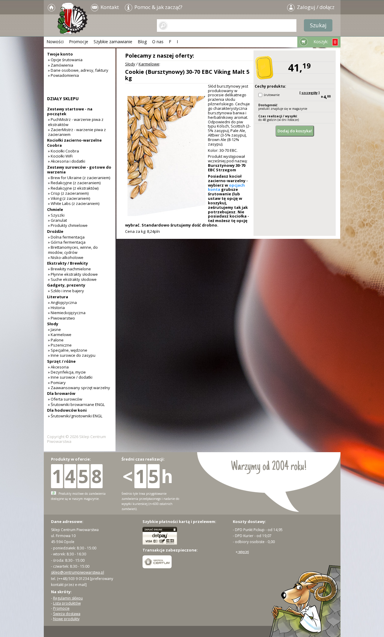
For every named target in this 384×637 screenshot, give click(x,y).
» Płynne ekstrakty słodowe (73, 274)
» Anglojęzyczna (62, 302)
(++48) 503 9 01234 (73, 578)
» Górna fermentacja (67, 242)
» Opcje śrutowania (65, 59)
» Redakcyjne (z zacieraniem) (74, 182)
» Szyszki (56, 215)
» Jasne (54, 329)
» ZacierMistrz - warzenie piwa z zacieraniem (77, 132)
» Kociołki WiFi (60, 156)
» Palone (56, 340)
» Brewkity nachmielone (69, 269)
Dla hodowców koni (67, 410)
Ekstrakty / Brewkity (67, 263)
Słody (130, 64)
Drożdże (55, 231)
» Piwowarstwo (61, 318)
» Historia (56, 307)
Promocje (78, 41)
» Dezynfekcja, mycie (67, 372)
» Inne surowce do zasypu (71, 355)
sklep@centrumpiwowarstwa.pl (77, 572)
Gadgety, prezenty (66, 285)
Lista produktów (67, 603)
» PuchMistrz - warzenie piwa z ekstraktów (76, 122)
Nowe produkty (66, 618)
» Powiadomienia (63, 75)
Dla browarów (61, 393)
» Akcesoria (58, 367)
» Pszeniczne (60, 345)
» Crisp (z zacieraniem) (68, 193)
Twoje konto (60, 54)
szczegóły (310, 93)
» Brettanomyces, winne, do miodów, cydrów (73, 250)
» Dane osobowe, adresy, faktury (78, 70)
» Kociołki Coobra (63, 151)
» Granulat (57, 220)
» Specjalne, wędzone (67, 350)
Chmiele (55, 209)
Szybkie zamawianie (113, 41)
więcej (243, 551)
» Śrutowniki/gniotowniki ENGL (75, 416)
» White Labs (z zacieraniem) (73, 203)
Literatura (57, 296)
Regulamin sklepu (68, 598)
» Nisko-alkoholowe (65, 257)
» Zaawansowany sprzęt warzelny (79, 387)
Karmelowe (149, 64)
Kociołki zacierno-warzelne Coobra (74, 142)
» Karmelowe (59, 334)
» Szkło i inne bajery (66, 290)
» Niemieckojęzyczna (67, 312)
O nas (158, 41)
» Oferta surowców (65, 399)
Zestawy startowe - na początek (69, 111)
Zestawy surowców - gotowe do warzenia (79, 169)
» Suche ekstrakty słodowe (72, 279)
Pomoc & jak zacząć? (157, 7)
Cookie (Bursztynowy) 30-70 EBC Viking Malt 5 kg (187, 75)
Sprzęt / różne (61, 361)
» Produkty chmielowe (68, 225)
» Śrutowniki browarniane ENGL (76, 404)
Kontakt (109, 7)
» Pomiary (57, 382)
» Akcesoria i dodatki (66, 161)
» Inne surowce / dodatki (70, 377)
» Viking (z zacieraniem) (69, 198)
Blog (142, 41)
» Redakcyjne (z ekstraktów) (73, 188)
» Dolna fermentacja (66, 237)
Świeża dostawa (66, 613)
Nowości (55, 41)
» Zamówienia (60, 65)
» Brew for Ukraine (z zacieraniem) (79, 177)
